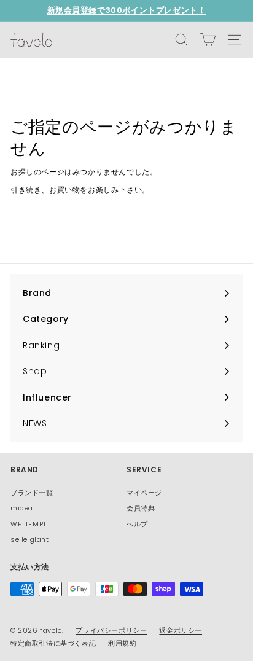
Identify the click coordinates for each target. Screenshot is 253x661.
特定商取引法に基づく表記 (53, 643)
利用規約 (122, 643)
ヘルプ (137, 524)
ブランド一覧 (31, 493)
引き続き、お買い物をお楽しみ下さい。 (80, 189)
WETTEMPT (28, 524)
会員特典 (140, 508)
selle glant (29, 539)
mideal (23, 508)
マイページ (144, 493)
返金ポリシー (180, 630)
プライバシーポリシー (111, 630)
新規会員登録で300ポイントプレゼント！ (126, 10)
